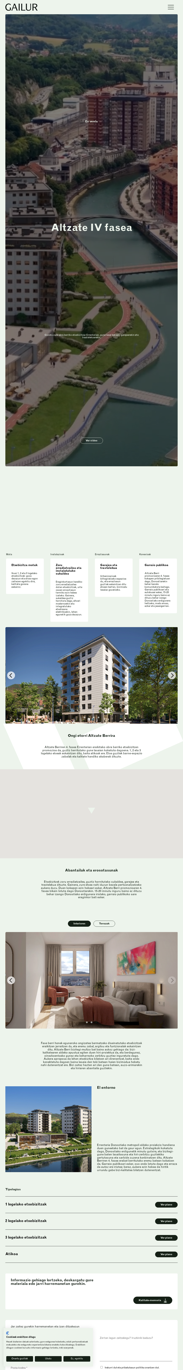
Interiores (79, 924)
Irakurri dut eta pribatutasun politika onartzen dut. (131, 1368)
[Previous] (11, 675)
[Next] (172, 980)
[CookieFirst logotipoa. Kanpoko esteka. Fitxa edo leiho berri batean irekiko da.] (7, 1333)
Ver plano (166, 1205)
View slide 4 (98, 717)
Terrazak (104, 924)
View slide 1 (84, 717)
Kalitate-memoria (150, 1300)
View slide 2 (89, 717)
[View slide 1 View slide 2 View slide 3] (91, 980)
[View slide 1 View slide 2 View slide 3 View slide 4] (91, 675)
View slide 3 (94, 717)
